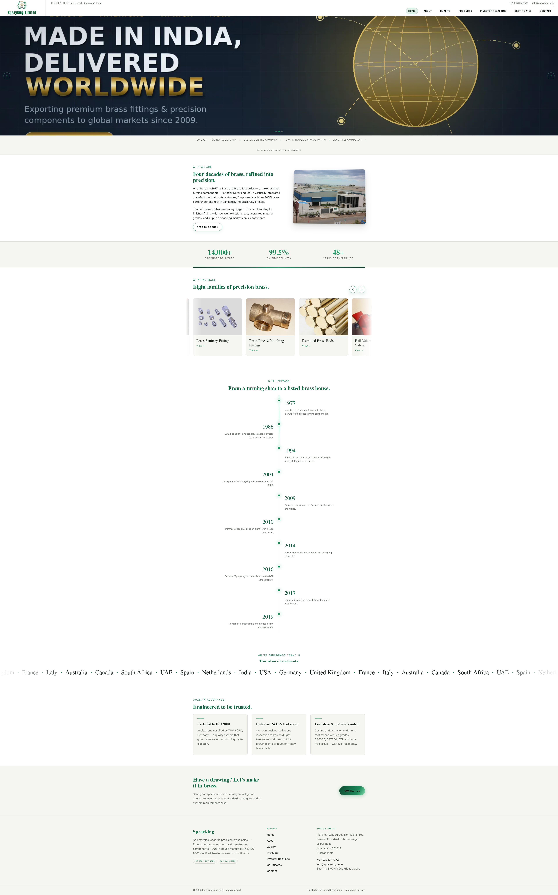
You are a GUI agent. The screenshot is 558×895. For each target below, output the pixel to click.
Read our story (207, 227)
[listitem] (217, 327)
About (427, 11)
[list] (279, 328)
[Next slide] (551, 75)
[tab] (276, 131)
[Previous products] (352, 289)
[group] (279, 75)
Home (411, 11)
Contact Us (352, 790)
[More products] (361, 289)
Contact (545, 11)
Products (465, 11)
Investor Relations (493, 11)
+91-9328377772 (518, 3)
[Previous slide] (6, 75)
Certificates (523, 11)
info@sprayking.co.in (543, 3)
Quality (445, 11)
